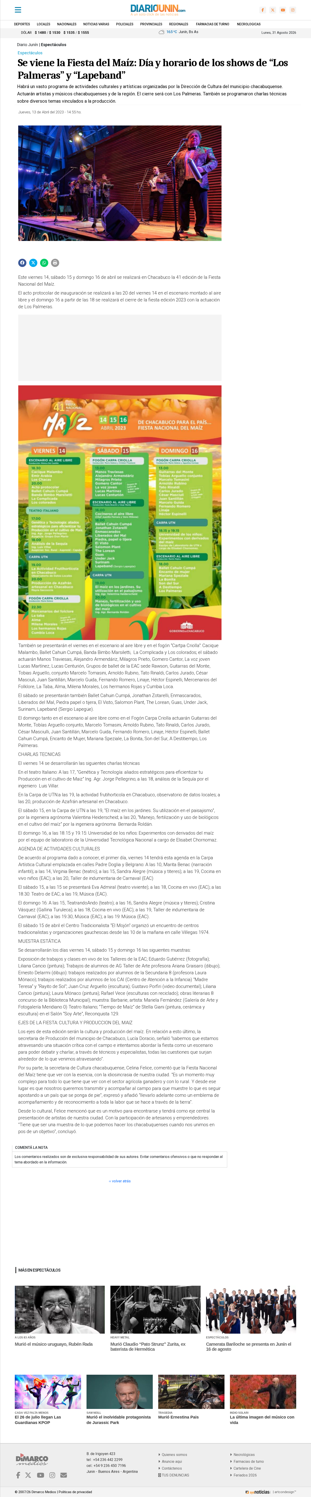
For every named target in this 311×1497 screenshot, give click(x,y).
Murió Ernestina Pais (178, 1417)
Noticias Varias (96, 24)
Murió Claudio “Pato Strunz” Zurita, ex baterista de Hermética (147, 1347)
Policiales (124, 24)
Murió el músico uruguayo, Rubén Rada (53, 1344)
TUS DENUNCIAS (175, 1475)
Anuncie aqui (171, 1461)
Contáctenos (171, 1468)
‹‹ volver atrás (120, 1181)
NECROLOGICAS (249, 24)
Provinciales (151, 24)
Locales (43, 24)
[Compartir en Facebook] (22, 263)
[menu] (18, 10)
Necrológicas (243, 1455)
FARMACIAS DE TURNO (212, 24)
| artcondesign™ (284, 1492)
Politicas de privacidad (75, 1492)
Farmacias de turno (248, 1461)
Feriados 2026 (244, 1475)
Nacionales (66, 24)
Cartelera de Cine (246, 1468)
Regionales (178, 24)
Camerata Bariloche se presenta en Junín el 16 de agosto (248, 1347)
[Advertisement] (119, 348)
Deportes (22, 24)
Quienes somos (173, 1455)
